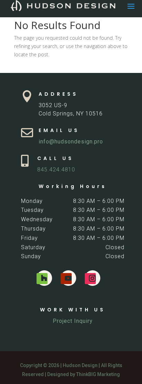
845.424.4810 (56, 169)
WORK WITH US (72, 309)
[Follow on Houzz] (42, 278)
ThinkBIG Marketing (98, 374)
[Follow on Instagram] (90, 278)
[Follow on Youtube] (66, 278)
